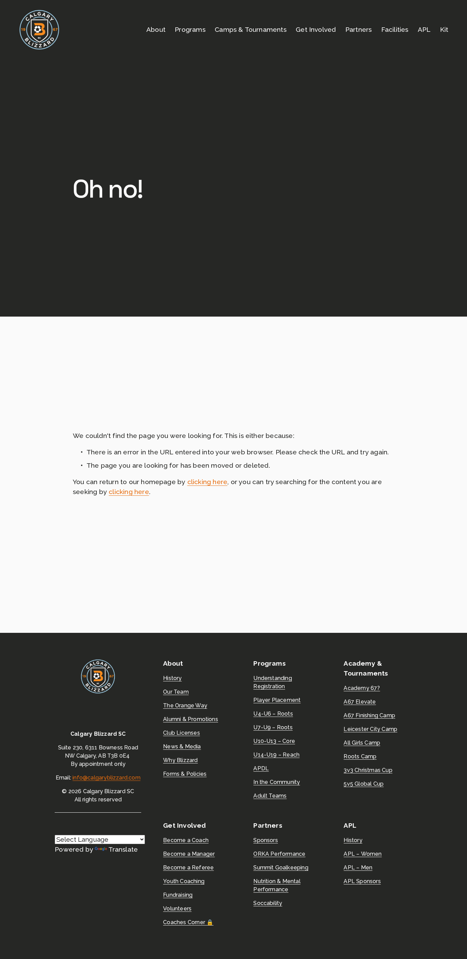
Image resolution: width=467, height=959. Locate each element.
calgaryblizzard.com (114, 777)
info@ (80, 777)
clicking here (207, 482)
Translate (123, 849)
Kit (444, 30)
